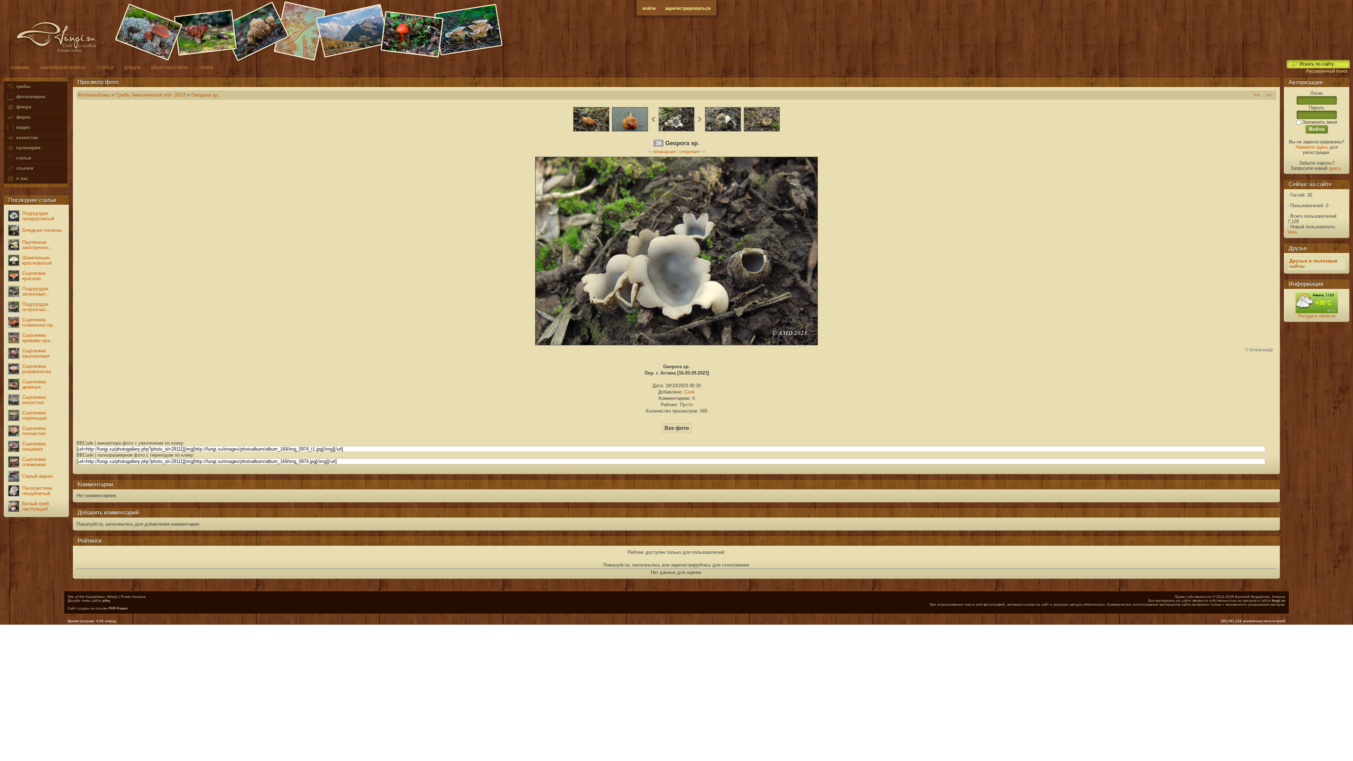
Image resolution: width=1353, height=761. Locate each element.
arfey (106, 600)
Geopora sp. (205, 95)
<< (1257, 95)
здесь (1335, 168)
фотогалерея (30, 96)
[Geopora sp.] (676, 130)
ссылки (24, 168)
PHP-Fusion (118, 608)
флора (23, 107)
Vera (1292, 232)
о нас (21, 178)
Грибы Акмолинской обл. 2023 (151, 95)
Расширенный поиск (1326, 71)
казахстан (26, 137)
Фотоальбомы (94, 95)
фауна (22, 117)
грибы (22, 86)
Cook (689, 392)
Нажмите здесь (1312, 147)
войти (649, 8)
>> (1269, 95)
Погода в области (1316, 315)
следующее (689, 151)
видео (22, 127)
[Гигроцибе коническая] (591, 130)
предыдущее (664, 151)
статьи (23, 158)
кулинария (28, 147)
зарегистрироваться (688, 8)
